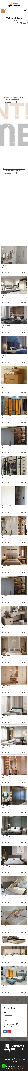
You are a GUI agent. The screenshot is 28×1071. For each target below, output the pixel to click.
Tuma (4, 385)
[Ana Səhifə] (14, 5)
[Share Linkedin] (5, 272)
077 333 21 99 (9, 1016)
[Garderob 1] (14, 585)
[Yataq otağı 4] (14, 735)
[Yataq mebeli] (14, 255)
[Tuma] (14, 375)
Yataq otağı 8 (6, 866)
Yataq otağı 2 (6, 686)
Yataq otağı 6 (6, 806)
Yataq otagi (6, 325)
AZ (7, 11)
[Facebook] (5, 1031)
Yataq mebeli (6, 265)
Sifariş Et (23, 272)
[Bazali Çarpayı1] (14, 915)
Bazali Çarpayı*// (7, 896)
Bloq (13, 1060)
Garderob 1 (6, 596)
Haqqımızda (9, 1058)
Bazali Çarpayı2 (7, 956)
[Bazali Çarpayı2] (14, 945)
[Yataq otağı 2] (14, 675)
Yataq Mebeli (6, 1060)
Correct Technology (17, 1068)
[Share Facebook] (2, 272)
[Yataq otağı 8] (14, 855)
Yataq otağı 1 (6, 656)
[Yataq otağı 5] (14, 765)
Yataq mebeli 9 (7, 986)
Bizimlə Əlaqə (21, 1060)
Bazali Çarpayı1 (7, 926)
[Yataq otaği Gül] (14, 555)
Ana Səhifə (13, 20)
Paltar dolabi (6, 415)
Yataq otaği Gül (7, 566)
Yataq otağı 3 (6, 716)
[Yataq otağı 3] (14, 705)
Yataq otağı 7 (6, 836)
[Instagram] (9, 1031)
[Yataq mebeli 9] (14, 975)
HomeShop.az (14, 1062)
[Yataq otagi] (14, 315)
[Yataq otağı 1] (14, 645)
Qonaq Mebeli (18, 1058)
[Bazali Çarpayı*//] (14, 885)
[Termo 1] (14, 615)
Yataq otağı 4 (7, 746)
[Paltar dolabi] (14, 405)
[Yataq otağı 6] (14, 795)
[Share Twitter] (8, 272)
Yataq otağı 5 (6, 776)
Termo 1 (4, 626)
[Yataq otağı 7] (14, 825)
